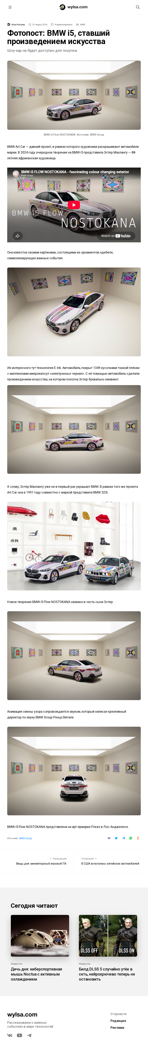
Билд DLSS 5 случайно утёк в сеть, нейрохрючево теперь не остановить (107, 974)
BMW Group (25, 838)
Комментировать (63, 24)
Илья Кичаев (18, 24)
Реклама (117, 1027)
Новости (16, 963)
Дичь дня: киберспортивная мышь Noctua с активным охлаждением (36, 974)
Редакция (118, 1021)
